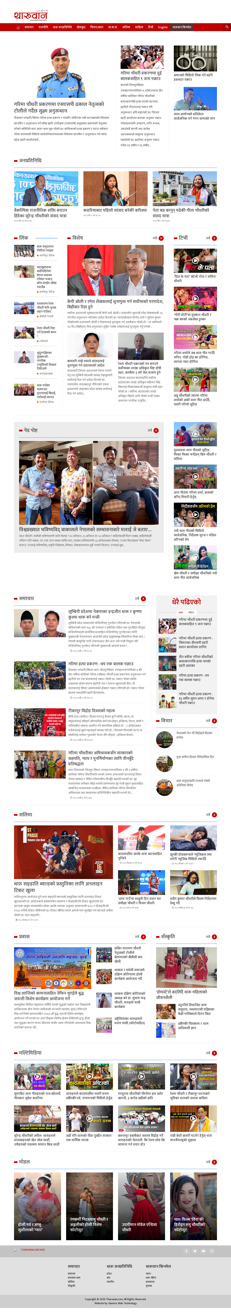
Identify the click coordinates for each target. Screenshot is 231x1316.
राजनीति (43, 27)
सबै (155, 238)
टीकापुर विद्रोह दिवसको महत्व (91, 710)
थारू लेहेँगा (151, 1278)
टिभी (150, 27)
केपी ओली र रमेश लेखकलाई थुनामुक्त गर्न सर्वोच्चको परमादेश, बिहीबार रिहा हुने (115, 304)
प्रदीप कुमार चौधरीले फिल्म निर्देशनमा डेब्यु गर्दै (193, 901)
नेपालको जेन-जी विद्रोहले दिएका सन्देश (194, 735)
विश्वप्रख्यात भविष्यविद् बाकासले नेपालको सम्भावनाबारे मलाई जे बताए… (85, 529)
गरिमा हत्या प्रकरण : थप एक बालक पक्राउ (100, 664)
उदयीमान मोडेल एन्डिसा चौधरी (139, 1227)
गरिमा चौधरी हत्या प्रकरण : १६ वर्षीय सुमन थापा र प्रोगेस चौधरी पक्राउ (196, 698)
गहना (148, 1273)
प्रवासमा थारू (74, 1278)
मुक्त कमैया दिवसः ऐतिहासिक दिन (195, 757)
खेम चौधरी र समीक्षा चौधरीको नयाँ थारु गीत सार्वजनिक (195, 576)
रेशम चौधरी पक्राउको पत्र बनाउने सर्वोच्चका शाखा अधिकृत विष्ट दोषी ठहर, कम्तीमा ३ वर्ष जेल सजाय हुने (139, 368)
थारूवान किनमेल (182, 27)
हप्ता (181, 613)
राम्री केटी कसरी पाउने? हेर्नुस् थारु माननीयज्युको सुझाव (191, 1138)
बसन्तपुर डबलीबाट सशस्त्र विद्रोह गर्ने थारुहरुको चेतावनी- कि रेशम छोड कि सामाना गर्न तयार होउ (141, 1140)
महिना (191, 613)
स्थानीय (110, 1282)
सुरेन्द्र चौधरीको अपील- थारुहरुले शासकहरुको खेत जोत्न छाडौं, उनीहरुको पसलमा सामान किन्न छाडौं (36, 1140)
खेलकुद (81, 27)
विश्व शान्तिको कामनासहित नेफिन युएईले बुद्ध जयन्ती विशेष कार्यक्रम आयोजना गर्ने (49, 996)
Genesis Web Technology (122, 1303)
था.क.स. (113, 27)
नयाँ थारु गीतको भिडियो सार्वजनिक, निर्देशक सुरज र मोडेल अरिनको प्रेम (195, 535)
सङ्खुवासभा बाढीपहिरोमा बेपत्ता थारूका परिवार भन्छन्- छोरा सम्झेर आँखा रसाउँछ (46, 277)
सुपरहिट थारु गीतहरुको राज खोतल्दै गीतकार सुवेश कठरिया (37, 1096)
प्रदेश (109, 1273)
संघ (108, 1278)
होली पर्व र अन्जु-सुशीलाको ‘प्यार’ (30, 1227)
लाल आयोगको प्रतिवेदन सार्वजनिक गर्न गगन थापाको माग (194, 116)
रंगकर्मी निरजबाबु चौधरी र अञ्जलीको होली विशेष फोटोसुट (89, 1224)
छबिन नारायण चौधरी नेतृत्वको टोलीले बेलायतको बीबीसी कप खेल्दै (128, 955)
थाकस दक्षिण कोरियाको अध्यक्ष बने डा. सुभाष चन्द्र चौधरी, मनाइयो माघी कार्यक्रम (130, 1000)
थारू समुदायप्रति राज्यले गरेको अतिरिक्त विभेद (193, 783)
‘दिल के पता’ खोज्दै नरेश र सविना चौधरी (195, 279)
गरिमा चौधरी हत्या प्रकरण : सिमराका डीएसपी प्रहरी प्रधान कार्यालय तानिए (196, 642)
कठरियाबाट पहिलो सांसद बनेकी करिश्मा (115, 210)
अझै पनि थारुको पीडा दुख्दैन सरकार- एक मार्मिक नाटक (89, 1138)
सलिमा (126, 27)
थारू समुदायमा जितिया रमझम (45, 248)
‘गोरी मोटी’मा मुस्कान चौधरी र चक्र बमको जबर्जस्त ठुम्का (192, 317)
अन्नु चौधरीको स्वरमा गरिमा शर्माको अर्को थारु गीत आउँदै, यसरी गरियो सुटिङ (192, 400)
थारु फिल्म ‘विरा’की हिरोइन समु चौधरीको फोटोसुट (189, 1224)
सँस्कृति (71, 1286)
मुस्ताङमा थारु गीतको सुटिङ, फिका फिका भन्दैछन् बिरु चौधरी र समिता (195, 454)
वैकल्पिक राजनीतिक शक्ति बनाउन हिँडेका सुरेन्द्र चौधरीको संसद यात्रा (40, 213)
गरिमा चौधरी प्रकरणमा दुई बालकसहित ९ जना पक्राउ (141, 76)
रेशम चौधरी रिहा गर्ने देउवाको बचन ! (46, 332)
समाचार (29, 27)
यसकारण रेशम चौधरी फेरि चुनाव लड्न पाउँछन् (46, 307)
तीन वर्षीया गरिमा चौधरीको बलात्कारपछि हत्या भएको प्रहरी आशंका (196, 661)
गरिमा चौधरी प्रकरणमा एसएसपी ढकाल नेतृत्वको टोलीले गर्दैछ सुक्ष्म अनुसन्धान (59, 107)
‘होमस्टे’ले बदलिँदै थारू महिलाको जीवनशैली (181, 995)
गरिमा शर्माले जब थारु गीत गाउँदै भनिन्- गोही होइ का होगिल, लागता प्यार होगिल (194, 357)
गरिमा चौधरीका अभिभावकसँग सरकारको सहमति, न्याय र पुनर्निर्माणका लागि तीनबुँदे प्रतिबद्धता (101, 758)
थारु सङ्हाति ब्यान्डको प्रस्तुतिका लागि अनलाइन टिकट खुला (58, 887)
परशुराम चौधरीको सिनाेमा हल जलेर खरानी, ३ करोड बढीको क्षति (140, 1096)
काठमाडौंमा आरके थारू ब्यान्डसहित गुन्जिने (140, 856)
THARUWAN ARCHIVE (33, 1250)
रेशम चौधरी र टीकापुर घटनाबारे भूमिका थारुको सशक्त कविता (190, 1096)
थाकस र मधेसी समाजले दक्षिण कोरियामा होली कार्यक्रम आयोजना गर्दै (129, 974)
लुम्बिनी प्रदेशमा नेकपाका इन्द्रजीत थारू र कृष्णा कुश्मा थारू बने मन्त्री (105, 614)
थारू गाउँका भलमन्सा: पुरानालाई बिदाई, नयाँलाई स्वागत (46, 391)
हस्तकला (150, 1282)
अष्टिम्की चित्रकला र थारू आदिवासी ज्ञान (193, 1026)
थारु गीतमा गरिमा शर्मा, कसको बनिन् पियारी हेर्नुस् (193, 495)
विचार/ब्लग (96, 27)
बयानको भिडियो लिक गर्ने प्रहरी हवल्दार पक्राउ (193, 77)
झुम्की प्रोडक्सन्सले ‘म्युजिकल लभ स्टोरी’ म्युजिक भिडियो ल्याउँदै (191, 857)
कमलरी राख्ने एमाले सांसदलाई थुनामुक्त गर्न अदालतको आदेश (86, 363)
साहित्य (139, 27)
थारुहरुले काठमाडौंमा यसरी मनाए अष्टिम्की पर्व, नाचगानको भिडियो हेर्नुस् (89, 1096)
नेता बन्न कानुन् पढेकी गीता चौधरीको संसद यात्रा (181, 213)
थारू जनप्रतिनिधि (62, 27)
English (163, 27)
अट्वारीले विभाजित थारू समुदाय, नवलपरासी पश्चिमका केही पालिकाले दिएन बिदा (196, 1009)
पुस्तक (149, 1286)
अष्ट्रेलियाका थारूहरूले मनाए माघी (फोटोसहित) (129, 1021)
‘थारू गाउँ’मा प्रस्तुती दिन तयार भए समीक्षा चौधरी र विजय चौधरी (139, 901)
